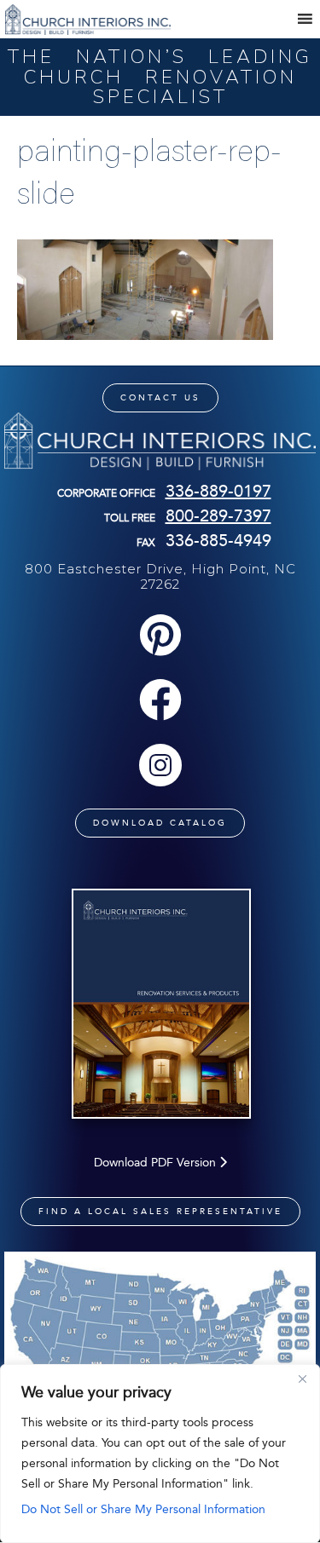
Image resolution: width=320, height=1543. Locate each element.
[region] (160, 1453)
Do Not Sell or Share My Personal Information (143, 1509)
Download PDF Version (156, 1162)
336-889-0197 (218, 491)
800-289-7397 (218, 515)
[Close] (302, 1378)
